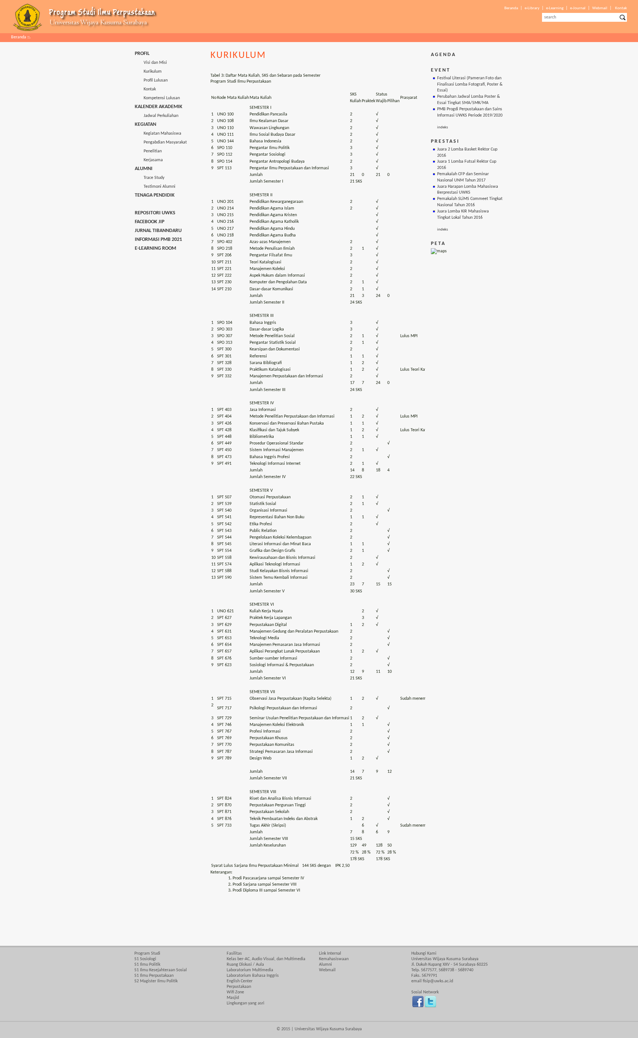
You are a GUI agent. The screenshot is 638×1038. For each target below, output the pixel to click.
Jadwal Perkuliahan (156, 116)
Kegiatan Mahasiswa (158, 133)
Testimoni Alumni (155, 186)
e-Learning (554, 8)
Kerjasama (149, 160)
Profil (142, 53)
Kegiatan (145, 124)
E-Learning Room (155, 248)
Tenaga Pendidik (155, 195)
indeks (442, 127)
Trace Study (149, 178)
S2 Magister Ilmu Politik (156, 981)
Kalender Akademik (158, 107)
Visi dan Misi (151, 62)
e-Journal (578, 8)
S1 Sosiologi (145, 959)
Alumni (143, 169)
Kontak (621, 8)
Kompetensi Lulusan (157, 98)
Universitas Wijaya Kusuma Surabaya (328, 1029)
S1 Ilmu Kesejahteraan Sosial (160, 970)
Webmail (599, 8)
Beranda (511, 8)
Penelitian (148, 151)
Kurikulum (148, 71)
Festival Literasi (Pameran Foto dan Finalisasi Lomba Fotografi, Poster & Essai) (469, 84)
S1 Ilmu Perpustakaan (154, 975)
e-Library (532, 8)
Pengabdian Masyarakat (161, 142)
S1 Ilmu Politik (147, 964)
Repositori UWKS (155, 213)
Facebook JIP (149, 222)
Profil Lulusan (151, 80)
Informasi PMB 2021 (158, 239)
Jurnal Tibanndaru (158, 230)
